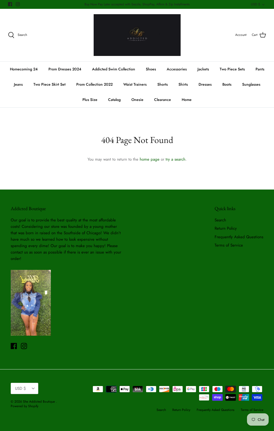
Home (187, 99)
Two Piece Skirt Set (49, 84)
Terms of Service (229, 245)
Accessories (177, 69)
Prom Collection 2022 (94, 84)
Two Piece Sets (232, 69)
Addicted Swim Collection (113, 69)
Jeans (18, 84)
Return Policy (226, 228)
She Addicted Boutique (39, 401)
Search (220, 220)
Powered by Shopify (24, 406)
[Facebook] (10, 4)
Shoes (151, 69)
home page (149, 159)
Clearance (162, 99)
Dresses (205, 84)
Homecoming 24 (24, 69)
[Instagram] (18, 4)
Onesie (137, 99)
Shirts (183, 84)
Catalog (114, 99)
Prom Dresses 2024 (64, 69)
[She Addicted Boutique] (137, 35)
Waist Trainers (135, 84)
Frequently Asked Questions (239, 237)
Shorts (162, 84)
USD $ (255, 4)
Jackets (203, 69)
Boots (226, 84)
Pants (260, 69)
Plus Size (89, 99)
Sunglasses (251, 84)
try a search (175, 159)
